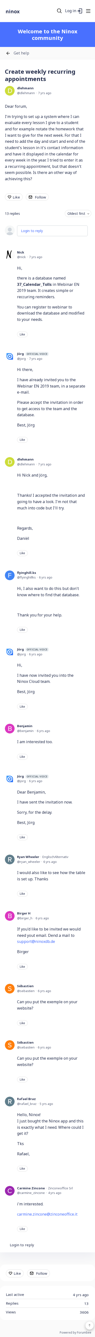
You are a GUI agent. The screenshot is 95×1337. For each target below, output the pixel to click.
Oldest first (76, 213)
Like (16, 197)
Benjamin (24, 726)
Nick (20, 252)
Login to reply (32, 230)
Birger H (23, 913)
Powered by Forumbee (75, 1333)
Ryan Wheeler (28, 857)
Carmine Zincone (31, 1188)
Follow (40, 197)
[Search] (59, 11)
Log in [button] (70, 11)
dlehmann (25, 88)
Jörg (32, 354)
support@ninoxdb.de (36, 941)
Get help (21, 53)
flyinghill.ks (26, 572)
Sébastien (25, 986)
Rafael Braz (26, 1099)
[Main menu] (88, 11)
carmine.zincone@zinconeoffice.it (47, 1214)
